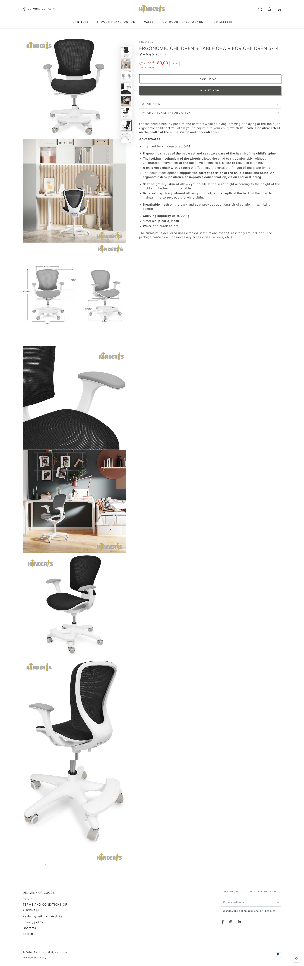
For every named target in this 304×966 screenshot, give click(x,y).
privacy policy (33, 922)
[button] (260, 9)
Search (28, 934)
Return (28, 898)
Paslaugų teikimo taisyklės (42, 916)
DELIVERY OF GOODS (39, 892)
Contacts (29, 928)
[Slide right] (103, 864)
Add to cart (210, 78)
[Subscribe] (279, 902)
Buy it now (210, 90)
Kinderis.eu (146, 42)
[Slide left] (45, 864)
